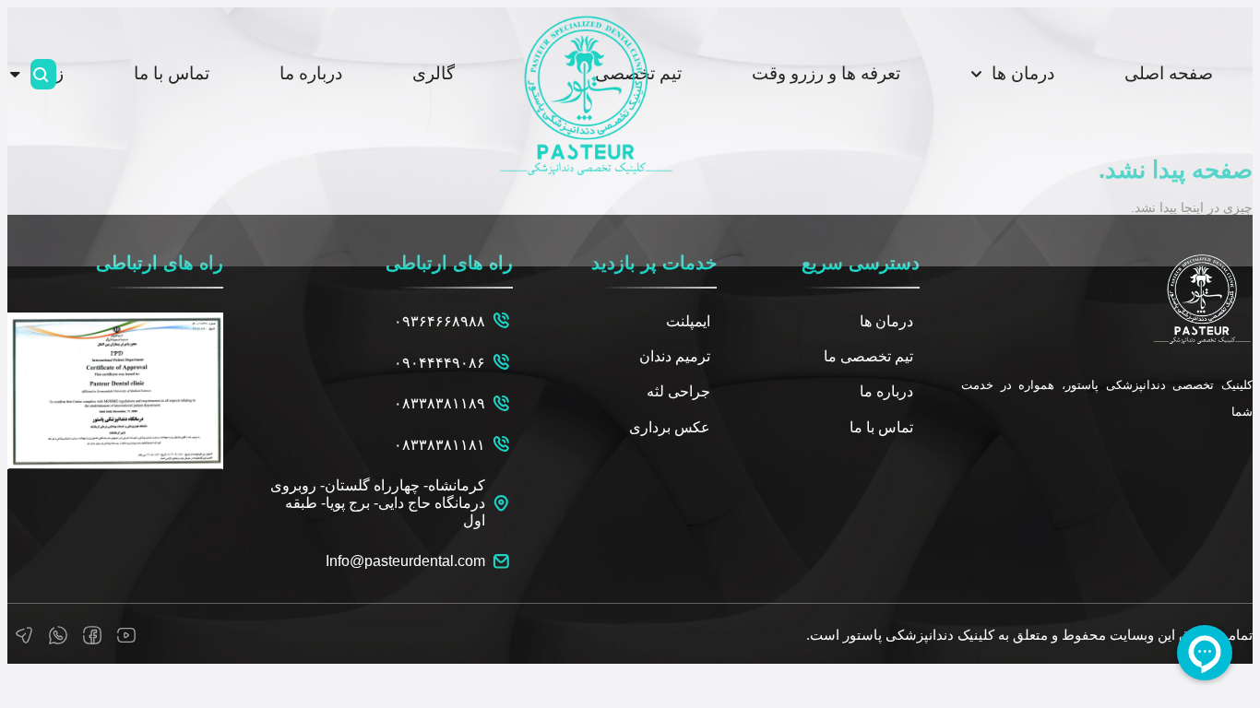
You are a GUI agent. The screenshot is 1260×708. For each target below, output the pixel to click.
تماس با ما (171, 73)
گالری (433, 73)
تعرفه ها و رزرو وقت (826, 73)
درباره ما (310, 73)
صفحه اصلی (1168, 73)
